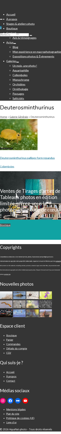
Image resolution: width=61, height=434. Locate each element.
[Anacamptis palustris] (45, 298)
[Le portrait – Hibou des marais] (45, 316)
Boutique (5, 225)
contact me (7, 274)
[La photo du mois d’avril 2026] (6, 307)
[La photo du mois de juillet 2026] (6, 298)
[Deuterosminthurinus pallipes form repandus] (19, 174)
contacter (58, 261)
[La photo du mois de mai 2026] (32, 298)
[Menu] (1, 19)
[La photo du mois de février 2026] (45, 307)
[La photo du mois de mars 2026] (32, 307)
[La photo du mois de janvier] (6, 316)
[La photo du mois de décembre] (19, 316)
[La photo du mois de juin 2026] (19, 298)
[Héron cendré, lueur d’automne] (32, 316)
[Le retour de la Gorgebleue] (19, 307)
